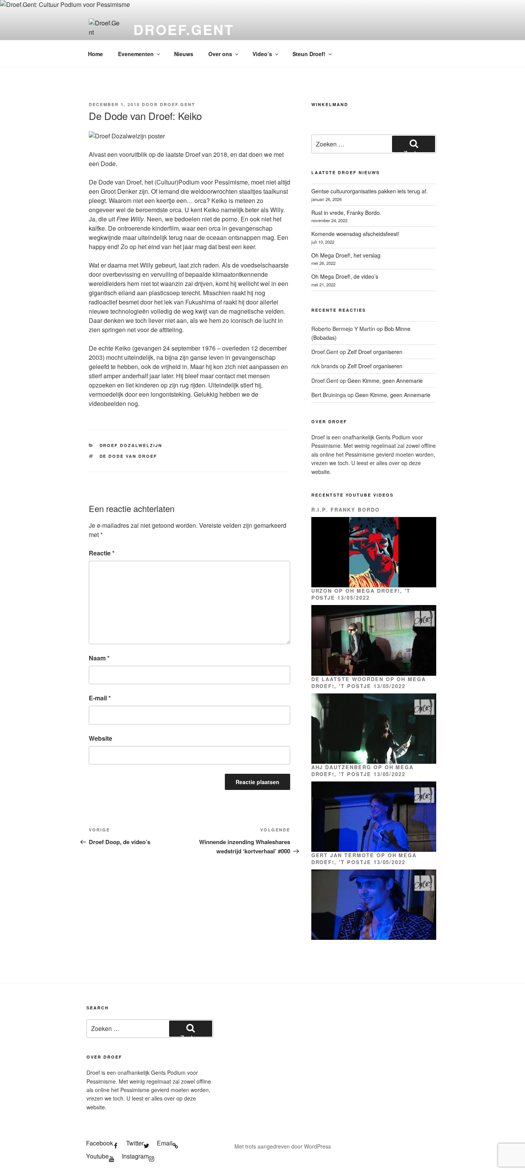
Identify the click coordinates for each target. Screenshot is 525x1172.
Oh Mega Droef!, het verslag (345, 255)
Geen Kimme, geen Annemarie (385, 380)
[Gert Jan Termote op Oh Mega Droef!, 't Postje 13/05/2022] (373, 904)
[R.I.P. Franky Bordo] (373, 552)
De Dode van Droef (129, 456)
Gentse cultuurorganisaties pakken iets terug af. (369, 191)
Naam (99, 657)
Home (95, 54)
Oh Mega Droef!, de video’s (344, 276)
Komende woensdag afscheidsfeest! (355, 234)
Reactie (102, 553)
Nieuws (183, 54)
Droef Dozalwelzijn (131, 445)
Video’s (262, 54)
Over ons (220, 54)
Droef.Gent (183, 29)
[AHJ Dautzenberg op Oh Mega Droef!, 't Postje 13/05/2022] (373, 816)
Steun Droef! (309, 54)
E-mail (100, 697)
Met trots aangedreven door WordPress (282, 1146)
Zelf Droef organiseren (374, 352)
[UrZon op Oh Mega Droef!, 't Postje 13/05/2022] (373, 640)
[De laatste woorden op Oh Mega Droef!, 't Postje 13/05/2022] (373, 728)
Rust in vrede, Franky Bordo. (346, 212)
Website (100, 738)
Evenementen (136, 54)
